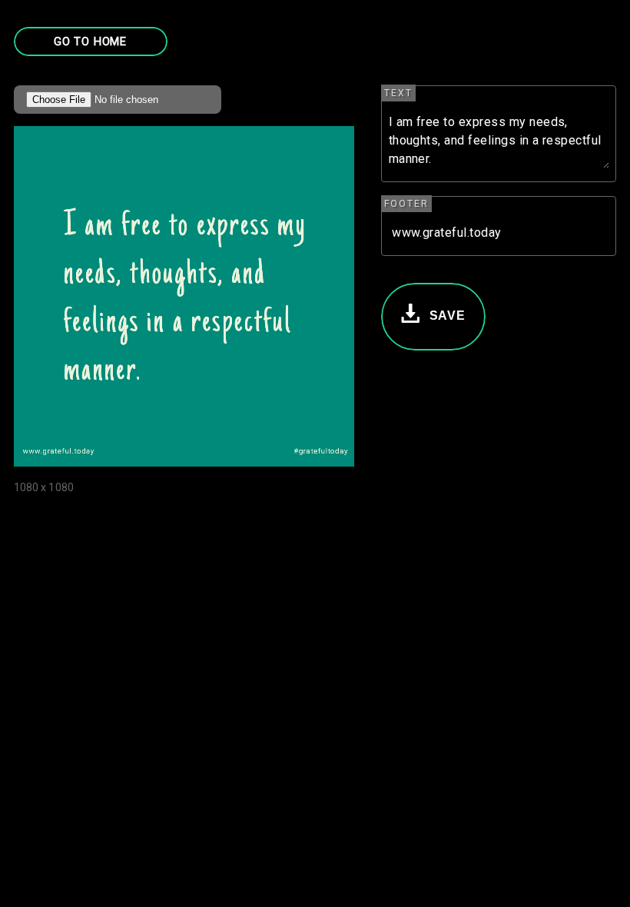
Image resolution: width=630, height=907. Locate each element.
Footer (406, 203)
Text (398, 93)
